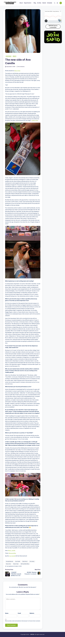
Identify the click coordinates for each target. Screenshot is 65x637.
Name (6, 613)
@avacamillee (12, 553)
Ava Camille (12, 556)
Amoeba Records (9, 561)
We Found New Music (25, 563)
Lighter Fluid (35, 120)
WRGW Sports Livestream (53, 26)
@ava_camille (11, 550)
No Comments (21, 66)
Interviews (8, 56)
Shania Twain (15, 563)
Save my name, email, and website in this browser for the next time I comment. (22, 620)
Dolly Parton (24, 561)
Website (32, 613)
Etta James (32, 561)
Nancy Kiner (17, 70)
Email (19, 613)
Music (14, 56)
